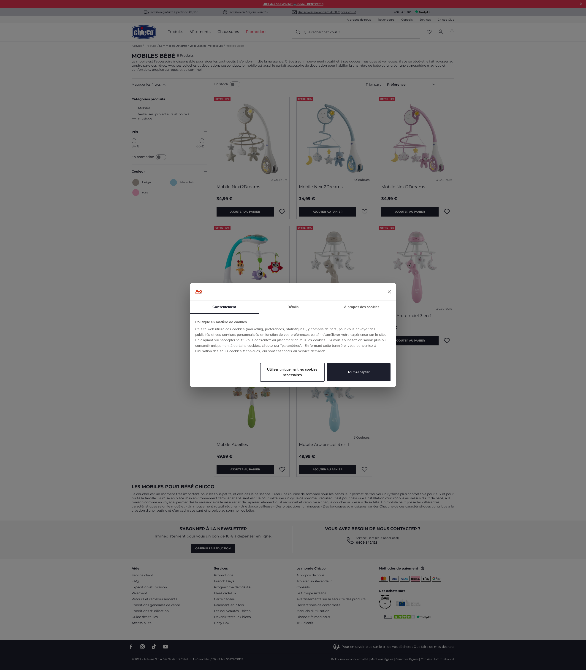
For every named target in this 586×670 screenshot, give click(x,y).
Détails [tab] (293, 307)
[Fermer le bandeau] (389, 291)
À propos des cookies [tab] (361, 307)
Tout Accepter (358, 372)
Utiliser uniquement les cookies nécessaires (292, 372)
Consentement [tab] (224, 307)
